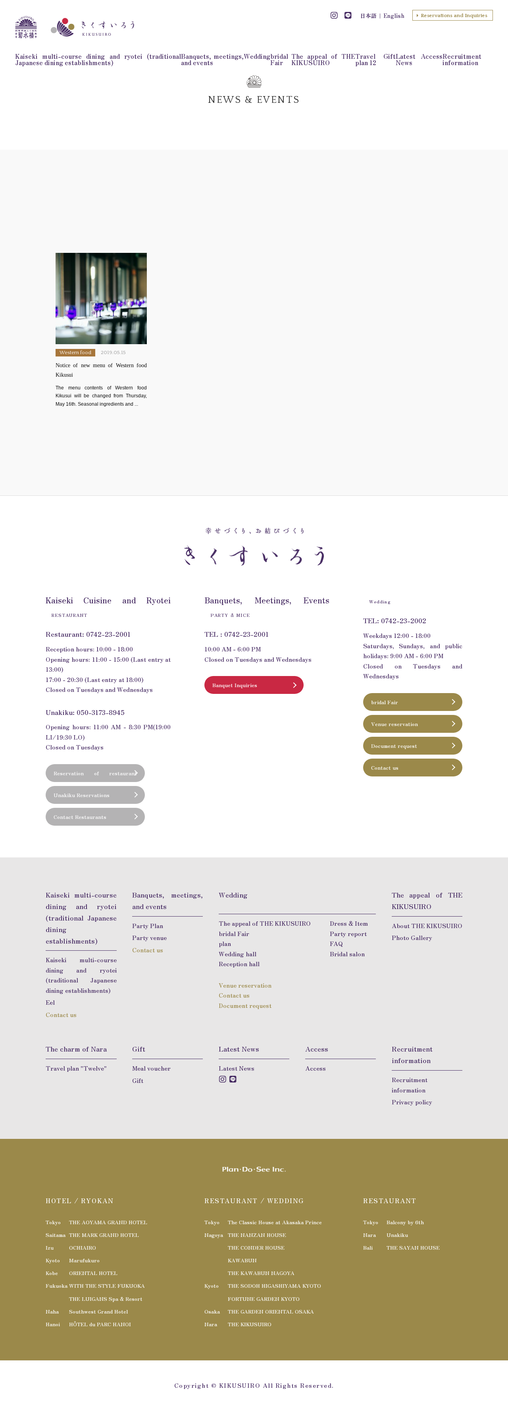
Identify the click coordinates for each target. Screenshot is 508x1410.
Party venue (149, 937)
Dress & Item (349, 923)
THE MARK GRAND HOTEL (104, 1235)
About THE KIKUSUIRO (427, 925)
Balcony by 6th (405, 1222)
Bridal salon (347, 954)
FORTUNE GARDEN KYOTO (264, 1298)
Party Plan (147, 925)
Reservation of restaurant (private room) (95, 775)
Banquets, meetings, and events (212, 59)
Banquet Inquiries (234, 685)
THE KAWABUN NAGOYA (261, 1273)
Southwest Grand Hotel (98, 1311)
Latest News (406, 59)
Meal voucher (151, 1068)
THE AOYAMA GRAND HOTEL (108, 1222)
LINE (348, 15)
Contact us (384, 767)
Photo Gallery (412, 937)
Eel (50, 1002)
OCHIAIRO (82, 1247)
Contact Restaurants (80, 817)
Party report (348, 933)
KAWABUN (242, 1260)
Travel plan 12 (365, 59)
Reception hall (239, 963)
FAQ (336, 943)
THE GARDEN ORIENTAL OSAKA (271, 1311)
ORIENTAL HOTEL (93, 1273)
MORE (101, 330)
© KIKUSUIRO (236, 1385)
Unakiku (397, 1235)
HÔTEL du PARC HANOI (100, 1324)
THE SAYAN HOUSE (413, 1247)
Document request (394, 745)
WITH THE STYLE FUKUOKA (107, 1285)
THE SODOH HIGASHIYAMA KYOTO (274, 1285)
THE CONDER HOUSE (256, 1247)
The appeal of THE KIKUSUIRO (323, 59)
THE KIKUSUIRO (249, 1324)
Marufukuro (84, 1260)
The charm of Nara (76, 1049)
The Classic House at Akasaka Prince (275, 1222)
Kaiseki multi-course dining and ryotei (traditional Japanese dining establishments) (98, 59)
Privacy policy (412, 1102)
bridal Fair (279, 59)
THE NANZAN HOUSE (257, 1235)
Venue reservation (394, 724)
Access (432, 56)
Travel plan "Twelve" (76, 1068)
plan (225, 943)
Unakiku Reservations (82, 795)
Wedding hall (237, 954)
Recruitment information (462, 59)
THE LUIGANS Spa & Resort (105, 1298)
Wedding (257, 56)
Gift (389, 56)
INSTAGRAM (334, 15)
